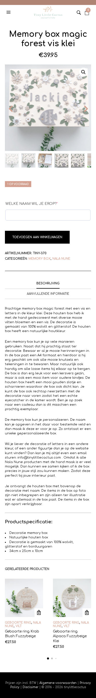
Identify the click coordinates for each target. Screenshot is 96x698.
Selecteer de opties (38, 612)
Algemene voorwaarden (58, 683)
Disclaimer (31, 687)
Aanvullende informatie (48, 294)
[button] (9, 12)
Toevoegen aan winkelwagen (37, 237)
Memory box (40, 258)
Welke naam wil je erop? (31, 204)
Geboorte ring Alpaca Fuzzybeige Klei (70, 636)
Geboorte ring (18, 622)
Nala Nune (61, 258)
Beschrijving (48, 283)
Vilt (19, 626)
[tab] (48, 283)
